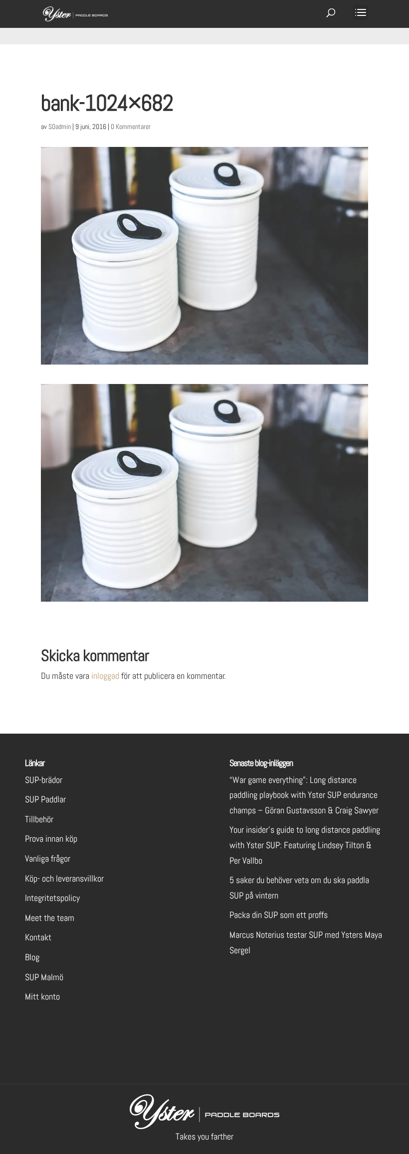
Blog (32, 957)
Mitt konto (42, 996)
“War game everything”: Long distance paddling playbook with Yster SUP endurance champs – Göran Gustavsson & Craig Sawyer (304, 795)
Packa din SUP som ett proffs (278, 914)
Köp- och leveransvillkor (64, 878)
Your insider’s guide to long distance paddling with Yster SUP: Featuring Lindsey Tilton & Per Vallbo (304, 845)
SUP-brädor (43, 779)
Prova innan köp (51, 838)
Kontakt (38, 937)
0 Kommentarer (131, 126)
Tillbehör (39, 819)
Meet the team (49, 917)
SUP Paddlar (45, 799)
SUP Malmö (44, 977)
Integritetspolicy (52, 897)
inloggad (105, 675)
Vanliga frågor (47, 858)
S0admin (59, 126)
